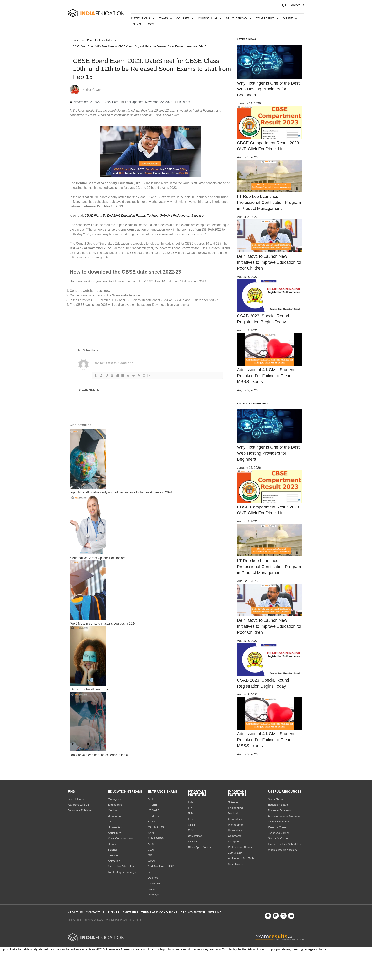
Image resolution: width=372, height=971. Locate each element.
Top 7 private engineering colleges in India (297, 949)
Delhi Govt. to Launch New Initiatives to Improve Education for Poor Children (269, 262)
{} (144, 375)
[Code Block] (133, 375)
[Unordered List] (123, 375)
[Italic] (101, 375)
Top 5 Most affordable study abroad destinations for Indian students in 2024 (51, 949)
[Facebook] (268, 916)
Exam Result (264, 18)
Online (288, 18)
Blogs (149, 24)
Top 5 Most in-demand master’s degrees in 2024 (193, 949)
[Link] (139, 375)
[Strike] (112, 375)
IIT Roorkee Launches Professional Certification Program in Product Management (269, 202)
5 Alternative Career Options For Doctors (131, 949)
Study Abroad (236, 18)
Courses (182, 18)
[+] (149, 375)
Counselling (207, 18)
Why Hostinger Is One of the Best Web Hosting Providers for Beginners (268, 89)
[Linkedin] (276, 916)
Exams (163, 18)
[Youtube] (291, 916)
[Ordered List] (117, 375)
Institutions (140, 18)
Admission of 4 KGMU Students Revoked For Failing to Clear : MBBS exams (266, 375)
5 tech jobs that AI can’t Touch (246, 949)
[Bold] (95, 375)
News (137, 24)
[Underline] (106, 375)
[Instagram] (283, 916)
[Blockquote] (128, 375)
